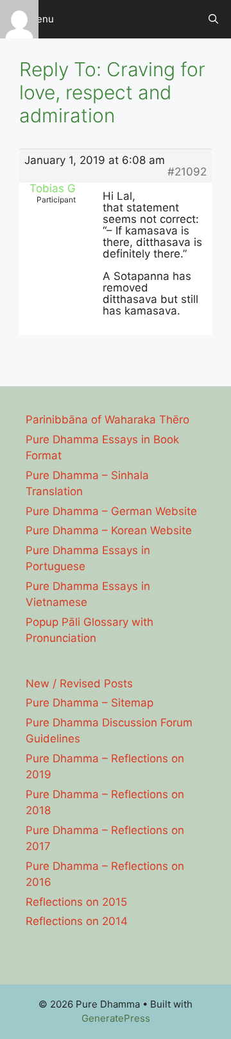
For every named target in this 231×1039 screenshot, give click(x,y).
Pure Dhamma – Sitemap (89, 702)
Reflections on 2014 (77, 921)
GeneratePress (115, 1018)
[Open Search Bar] (213, 19)
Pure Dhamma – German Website (111, 511)
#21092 (187, 171)
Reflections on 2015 (76, 902)
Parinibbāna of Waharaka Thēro (107, 419)
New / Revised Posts (79, 683)
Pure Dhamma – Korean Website (109, 530)
